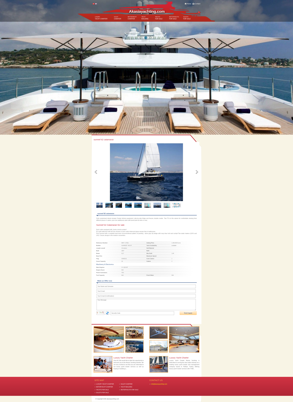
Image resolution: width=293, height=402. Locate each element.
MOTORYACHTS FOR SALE (129, 390)
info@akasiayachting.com (159, 384)
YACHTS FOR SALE (102, 390)
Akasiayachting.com (147, 11)
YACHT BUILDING (126, 387)
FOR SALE (159, 18)
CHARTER (117, 18)
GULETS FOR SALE (102, 392)
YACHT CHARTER (101, 18)
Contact (197, 4)
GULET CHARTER (126, 384)
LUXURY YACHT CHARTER (105, 384)
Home (189, 4)
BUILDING (144, 18)
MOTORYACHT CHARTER (104, 387)
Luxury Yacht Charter (123, 358)
